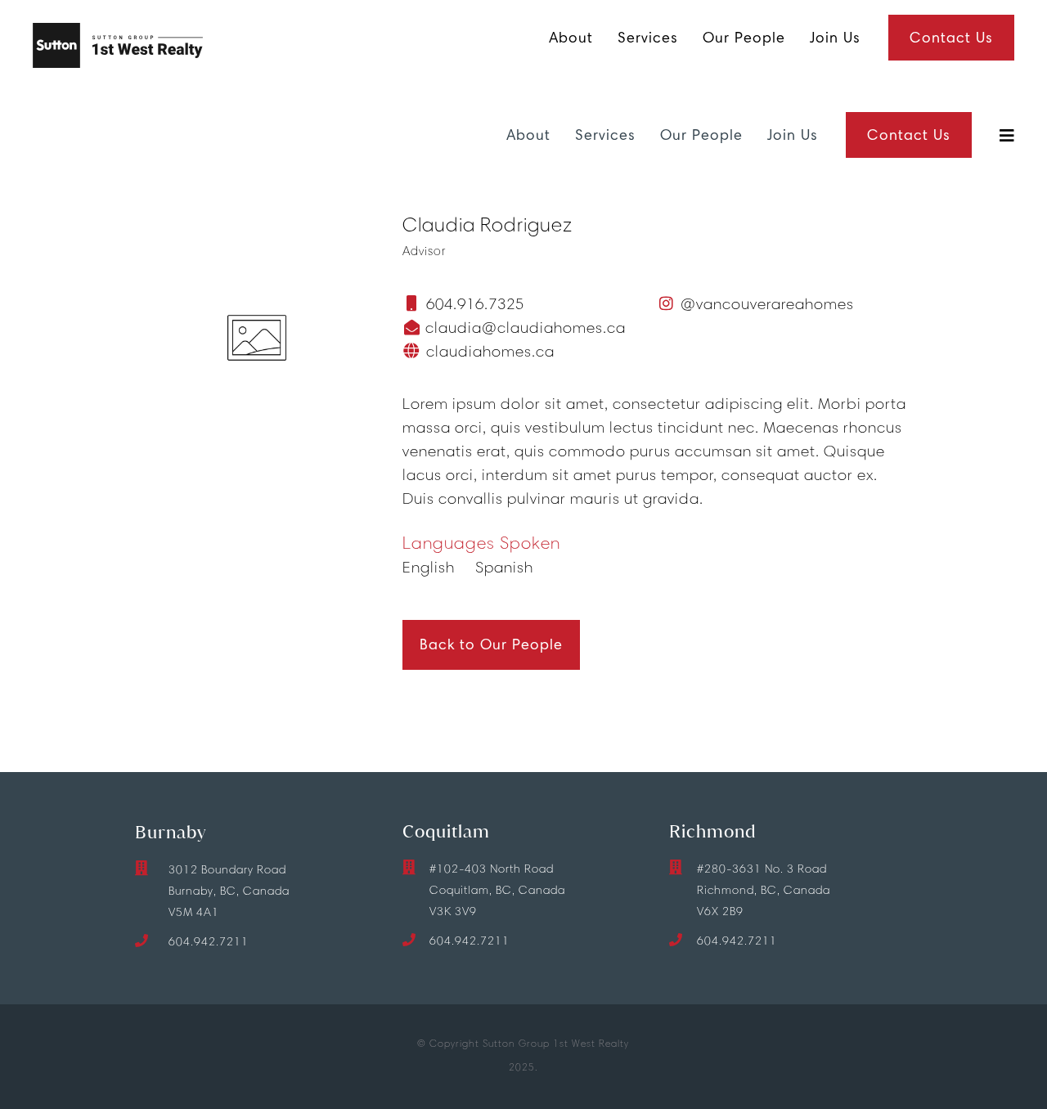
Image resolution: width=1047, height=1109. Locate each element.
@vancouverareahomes (767, 303)
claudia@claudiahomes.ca (523, 327)
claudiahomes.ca (488, 351)
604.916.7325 (475, 303)
